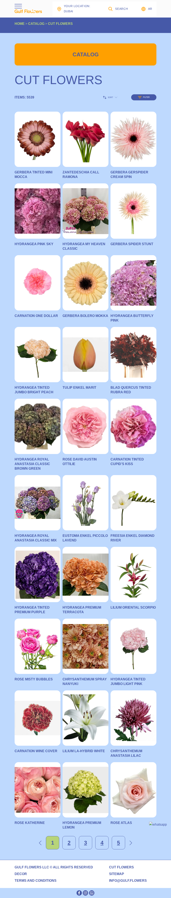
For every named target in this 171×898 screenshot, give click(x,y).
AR (150, 8)
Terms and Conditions (36, 880)
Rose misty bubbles (34, 679)
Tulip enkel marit (79, 387)
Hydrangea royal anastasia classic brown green (32, 464)
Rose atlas (121, 823)
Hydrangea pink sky (34, 244)
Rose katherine (30, 823)
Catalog (86, 54)
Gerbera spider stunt (132, 244)
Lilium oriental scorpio (133, 607)
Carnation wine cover (36, 751)
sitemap (116, 874)
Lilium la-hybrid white (84, 751)
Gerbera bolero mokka (85, 316)
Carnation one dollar (36, 316)
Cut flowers (121, 867)
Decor (21, 874)
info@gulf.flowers (128, 880)
